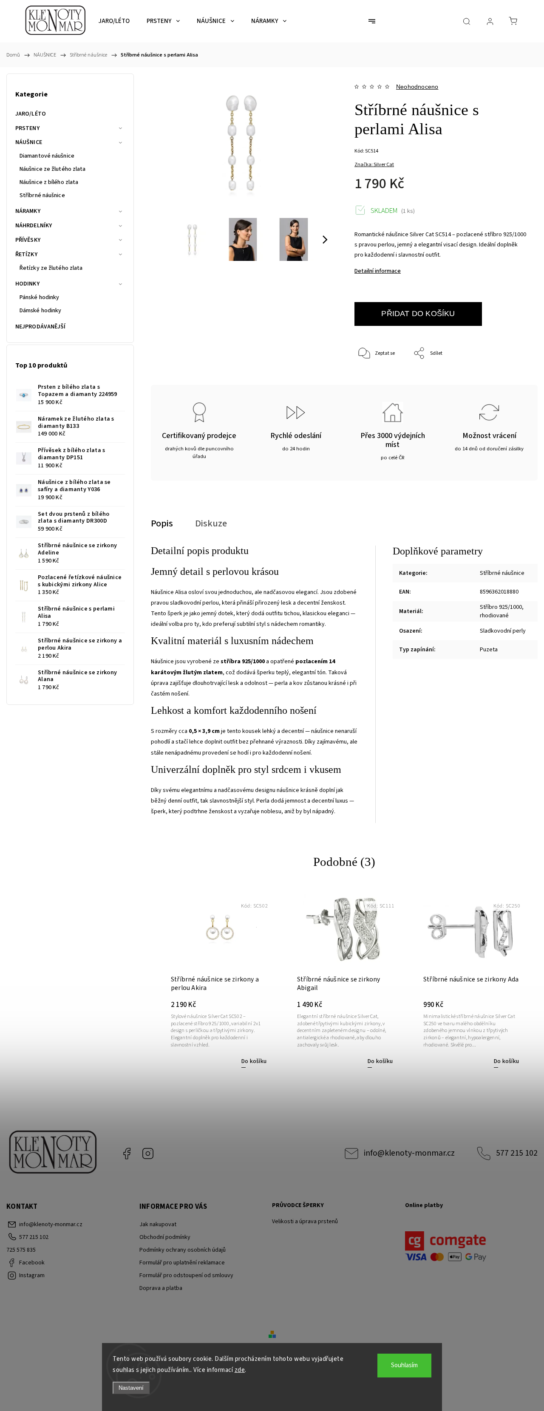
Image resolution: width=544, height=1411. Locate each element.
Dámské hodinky (40, 310)
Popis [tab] (162, 523)
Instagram (148, 1153)
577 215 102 (517, 1153)
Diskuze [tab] (211, 523)
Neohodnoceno (417, 87)
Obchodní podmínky (164, 1237)
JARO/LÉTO (30, 114)
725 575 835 (21, 1250)
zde (240, 1370)
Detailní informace (377, 271)
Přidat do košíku (418, 313)
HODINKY (27, 284)
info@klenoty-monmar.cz (409, 1153)
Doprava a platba (160, 1288)
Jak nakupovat (157, 1224)
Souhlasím (404, 1365)
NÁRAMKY (27, 211)
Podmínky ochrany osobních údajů (182, 1250)
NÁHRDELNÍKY (33, 225)
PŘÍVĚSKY (27, 240)
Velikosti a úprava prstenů (305, 1221)
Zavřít (509, 381)
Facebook (126, 1153)
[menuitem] (114, 21)
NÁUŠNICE (28, 142)
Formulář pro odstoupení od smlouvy (186, 1275)
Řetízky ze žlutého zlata (51, 268)
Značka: (374, 164)
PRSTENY (27, 128)
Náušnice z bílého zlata (49, 182)
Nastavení (131, 1388)
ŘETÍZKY (26, 254)
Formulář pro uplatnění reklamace (182, 1262)
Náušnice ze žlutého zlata (53, 169)
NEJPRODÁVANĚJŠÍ (40, 326)
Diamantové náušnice (47, 156)
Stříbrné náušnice (42, 195)
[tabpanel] (219, 979)
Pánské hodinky (39, 297)
